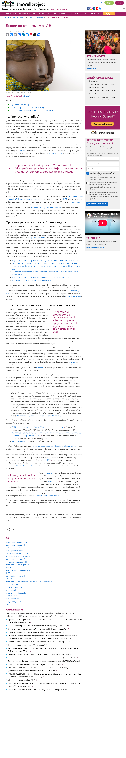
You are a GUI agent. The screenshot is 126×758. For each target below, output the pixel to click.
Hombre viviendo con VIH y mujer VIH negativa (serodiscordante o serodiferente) (45, 263)
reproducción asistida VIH (16, 562)
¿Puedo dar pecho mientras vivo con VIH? (102, 90)
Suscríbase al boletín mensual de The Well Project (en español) (103, 174)
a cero (22, 150)
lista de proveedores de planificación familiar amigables (54, 446)
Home (6, 17)
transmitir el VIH (56, 153)
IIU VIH (8, 573)
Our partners (60, 13)
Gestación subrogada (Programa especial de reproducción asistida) (35, 632)
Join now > (91, 68)
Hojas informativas (35, 17)
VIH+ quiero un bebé (14, 550)
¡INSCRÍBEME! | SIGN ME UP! (96, 203)
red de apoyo (52, 481)
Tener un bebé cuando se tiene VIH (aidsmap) (26, 645)
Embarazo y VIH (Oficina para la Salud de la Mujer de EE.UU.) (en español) (38, 642)
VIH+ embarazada (13, 548)
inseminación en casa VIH (16, 559)
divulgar (72, 362)
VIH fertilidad (11, 596)
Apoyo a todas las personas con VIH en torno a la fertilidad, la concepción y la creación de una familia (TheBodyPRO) (45, 621)
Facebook (88, 8)
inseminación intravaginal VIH (18, 565)
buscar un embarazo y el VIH (17, 542)
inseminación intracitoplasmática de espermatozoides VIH (29, 582)
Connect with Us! (91, 13)
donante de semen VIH (15, 584)
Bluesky (100, 8)
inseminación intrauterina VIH (18, 570)
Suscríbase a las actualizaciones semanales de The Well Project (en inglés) (103, 193)
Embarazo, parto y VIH (96, 81)
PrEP (65, 199)
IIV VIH (8, 567)
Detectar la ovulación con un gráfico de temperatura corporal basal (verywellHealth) (42, 658)
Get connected (98, 3)
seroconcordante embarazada (18, 556)
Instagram (91, 8)
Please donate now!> (95, 247)
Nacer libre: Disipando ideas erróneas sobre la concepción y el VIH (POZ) (38, 626)
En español (75, 13)
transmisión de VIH (73, 296)
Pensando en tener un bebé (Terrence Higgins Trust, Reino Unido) (34, 664)
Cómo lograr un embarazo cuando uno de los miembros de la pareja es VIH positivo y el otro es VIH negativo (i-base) (44, 684)
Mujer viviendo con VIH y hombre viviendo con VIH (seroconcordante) (40, 277)
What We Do (24, 13)
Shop (119, 3)
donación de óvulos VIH (15, 587)
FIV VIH (9, 579)
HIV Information (18, 17)
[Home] (34, 4)
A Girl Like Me (39, 13)
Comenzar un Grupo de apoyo (46, 495)
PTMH (8, 604)
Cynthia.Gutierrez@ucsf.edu (27, 466)
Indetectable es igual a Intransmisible (46, 208)
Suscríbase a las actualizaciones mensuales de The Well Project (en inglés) (103, 184)
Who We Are (11, 13)
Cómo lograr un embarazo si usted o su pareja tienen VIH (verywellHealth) (38, 689)
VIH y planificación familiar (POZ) (21, 680)
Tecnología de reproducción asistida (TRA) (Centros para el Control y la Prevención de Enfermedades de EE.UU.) (43, 649)
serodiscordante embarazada (17, 553)
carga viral (76, 202)
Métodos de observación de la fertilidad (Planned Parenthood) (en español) (38, 654)
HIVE (49, 460)
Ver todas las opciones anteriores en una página (31, 280)
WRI (49, 13)
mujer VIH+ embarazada (16, 593)
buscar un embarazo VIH (16, 545)
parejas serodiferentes (36, 238)
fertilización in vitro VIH (15, 576)
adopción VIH (11, 590)
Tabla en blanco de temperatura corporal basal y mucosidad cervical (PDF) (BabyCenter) (44, 661)
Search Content (124, 8)
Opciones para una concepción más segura (29, 107)
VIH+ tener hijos (12, 599)
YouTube (97, 8)
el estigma (40, 368)
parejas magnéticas (14, 601)
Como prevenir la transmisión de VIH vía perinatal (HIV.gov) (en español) (37, 629)
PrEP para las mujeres (96, 94)
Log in (109, 3)
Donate (108, 13)
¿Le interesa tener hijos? (22, 104)
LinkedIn (94, 8)
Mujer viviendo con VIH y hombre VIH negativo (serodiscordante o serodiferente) (45, 260)
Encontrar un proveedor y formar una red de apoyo (32, 110)
